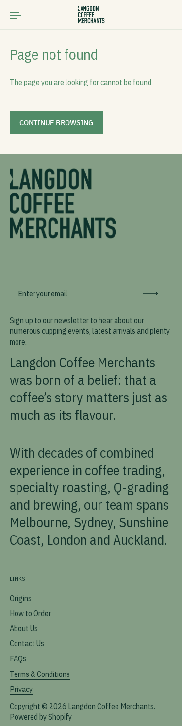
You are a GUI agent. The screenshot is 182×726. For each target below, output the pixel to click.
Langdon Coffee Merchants (111, 706)
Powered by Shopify (41, 717)
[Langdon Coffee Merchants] (90, 14)
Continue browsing (56, 122)
